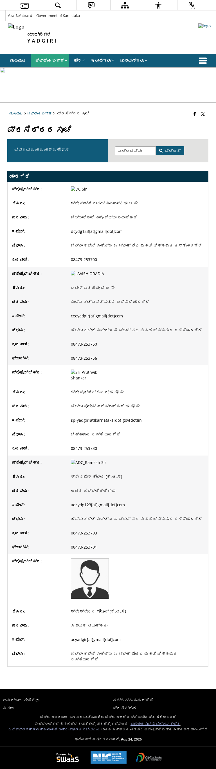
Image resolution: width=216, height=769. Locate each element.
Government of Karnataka (58, 15)
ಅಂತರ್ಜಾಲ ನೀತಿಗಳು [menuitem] (21, 700)
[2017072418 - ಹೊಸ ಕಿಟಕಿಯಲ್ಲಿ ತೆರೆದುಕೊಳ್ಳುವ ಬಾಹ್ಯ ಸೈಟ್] (204, 25)
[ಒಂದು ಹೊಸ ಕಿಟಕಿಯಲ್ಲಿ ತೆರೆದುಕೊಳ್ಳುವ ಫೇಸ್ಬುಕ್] (194, 114)
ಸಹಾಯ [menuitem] (9, 708)
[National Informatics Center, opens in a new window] (108, 758)
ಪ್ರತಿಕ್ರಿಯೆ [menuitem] (124, 708)
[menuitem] (24, 5)
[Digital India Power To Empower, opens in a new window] (149, 758)
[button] (204, 60)
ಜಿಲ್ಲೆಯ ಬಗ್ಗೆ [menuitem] (49, 60)
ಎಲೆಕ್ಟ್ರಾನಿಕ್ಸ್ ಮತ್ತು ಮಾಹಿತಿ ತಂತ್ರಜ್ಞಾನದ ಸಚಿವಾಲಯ (54, 729)
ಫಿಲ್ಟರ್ (173, 150)
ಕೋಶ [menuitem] (78, 60)
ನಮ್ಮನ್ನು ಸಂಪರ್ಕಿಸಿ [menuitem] (133, 700)
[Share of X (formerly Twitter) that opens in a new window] (202, 114)
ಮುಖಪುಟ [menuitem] (18, 60)
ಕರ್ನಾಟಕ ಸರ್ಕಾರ (20, 15)
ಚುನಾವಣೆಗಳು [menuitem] (132, 60)
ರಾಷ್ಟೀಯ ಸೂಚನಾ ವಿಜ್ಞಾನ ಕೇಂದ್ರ (155, 723)
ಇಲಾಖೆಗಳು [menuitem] (101, 60)
